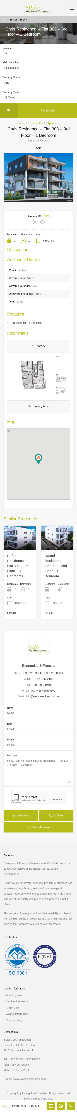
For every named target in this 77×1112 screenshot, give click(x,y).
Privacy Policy (14, 1020)
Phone (10, 739)
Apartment (53, 123)
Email (10, 723)
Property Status (11, 77)
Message (12, 755)
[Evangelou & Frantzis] (38, 11)
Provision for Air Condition (26, 322)
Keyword (8, 48)
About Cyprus (14, 995)
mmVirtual (47, 1098)
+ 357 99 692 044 (43, 679)
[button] (42, 464)
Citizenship (12, 1007)
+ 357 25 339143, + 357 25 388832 (43, 673)
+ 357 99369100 (45, 690)
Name (10, 708)
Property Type (11, 92)
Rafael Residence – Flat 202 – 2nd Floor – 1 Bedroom (56, 566)
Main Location (11, 62)
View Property (20, 544)
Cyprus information (17, 1013)
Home (21, 123)
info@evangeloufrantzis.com (43, 696)
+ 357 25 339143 (17, 19)
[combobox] (38, 68)
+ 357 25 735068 (42, 684)
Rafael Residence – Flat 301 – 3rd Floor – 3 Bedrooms (17, 566)
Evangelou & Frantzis (38, 665)
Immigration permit (17, 1001)
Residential (36, 123)
